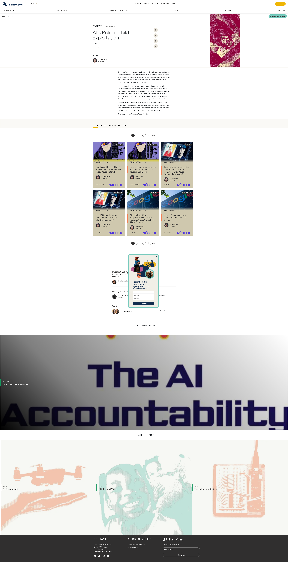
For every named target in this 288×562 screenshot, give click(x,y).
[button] (143, 284)
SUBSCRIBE (144, 303)
